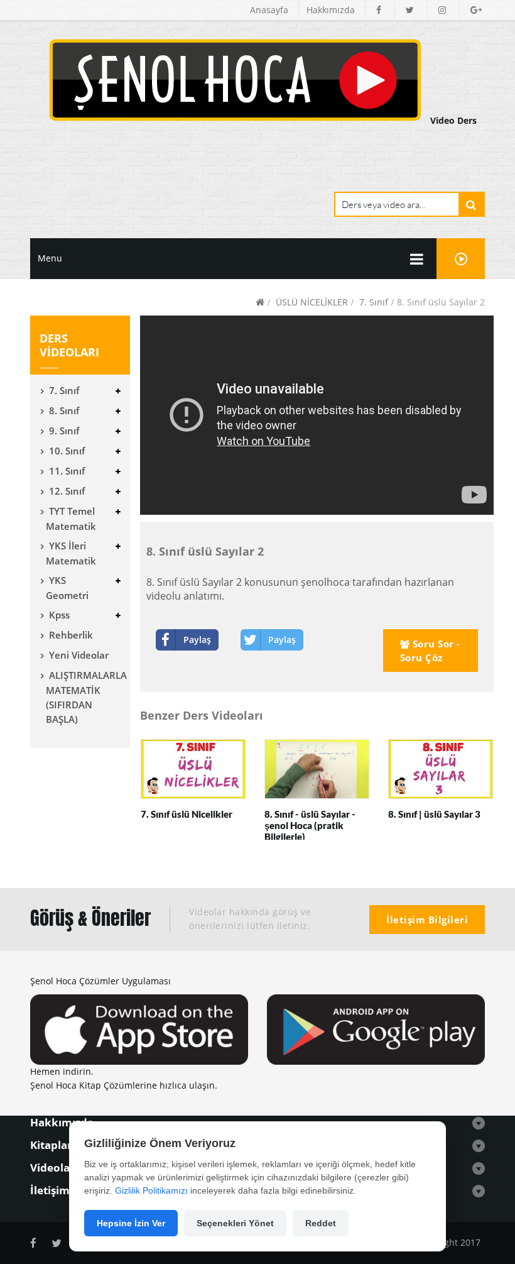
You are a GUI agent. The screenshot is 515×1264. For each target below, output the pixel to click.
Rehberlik (71, 635)
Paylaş (197, 640)
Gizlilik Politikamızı (151, 1190)
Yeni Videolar (79, 655)
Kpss (59, 614)
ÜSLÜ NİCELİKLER (312, 302)
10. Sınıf (67, 450)
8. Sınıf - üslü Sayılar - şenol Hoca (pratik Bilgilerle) (309, 825)
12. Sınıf (67, 491)
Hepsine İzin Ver (131, 1223)
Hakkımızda (330, 10)
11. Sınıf (67, 470)
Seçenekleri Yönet (235, 1223)
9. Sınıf (64, 430)
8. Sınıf (64, 410)
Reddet (320, 1223)
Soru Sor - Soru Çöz (430, 650)
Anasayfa (269, 10)
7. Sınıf (373, 302)
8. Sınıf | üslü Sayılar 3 (434, 814)
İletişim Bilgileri (427, 919)
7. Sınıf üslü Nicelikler (186, 814)
